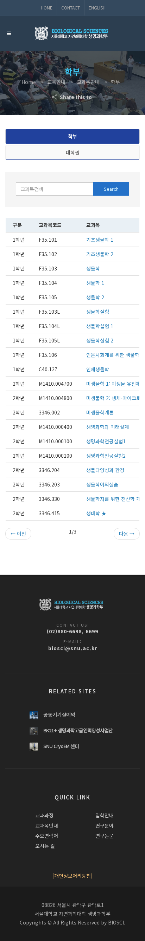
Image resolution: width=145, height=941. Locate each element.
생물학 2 (95, 297)
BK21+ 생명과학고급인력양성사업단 (78, 730)
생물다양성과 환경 (105, 469)
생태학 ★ (96, 513)
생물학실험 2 (99, 340)
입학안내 (104, 815)
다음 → (126, 533)
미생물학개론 (100, 412)
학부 (72, 136)
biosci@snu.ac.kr (72, 648)
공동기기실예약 (59, 714)
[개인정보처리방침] (72, 875)
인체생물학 (97, 369)
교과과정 (44, 815)
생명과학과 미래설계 (107, 426)
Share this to (75, 96)
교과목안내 (46, 825)
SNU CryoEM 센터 (61, 746)
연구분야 (104, 825)
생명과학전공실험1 (106, 441)
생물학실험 (97, 311)
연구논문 (104, 835)
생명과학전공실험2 (106, 455)
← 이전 (18, 533)
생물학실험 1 (99, 325)
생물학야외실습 (102, 484)
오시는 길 (45, 845)
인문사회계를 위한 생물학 (112, 354)
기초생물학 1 (99, 239)
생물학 (93, 268)
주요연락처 (46, 835)
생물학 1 (95, 282)
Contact (70, 8)
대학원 (73, 152)
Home (46, 8)
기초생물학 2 (99, 253)
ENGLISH (97, 8)
